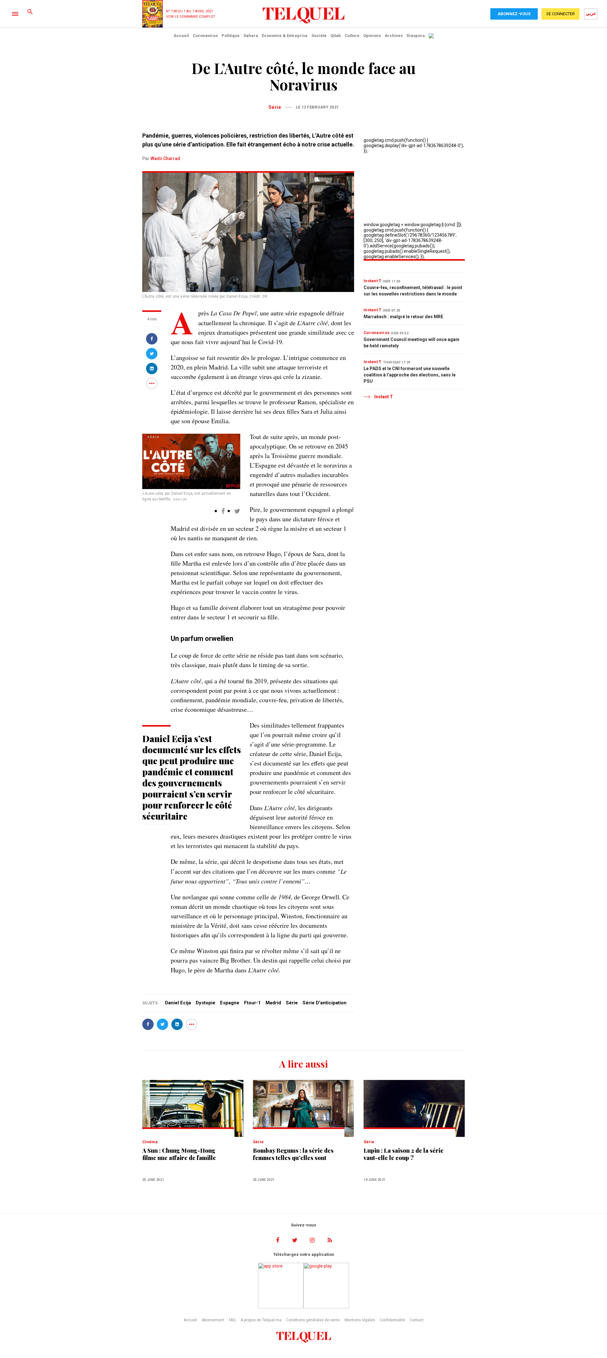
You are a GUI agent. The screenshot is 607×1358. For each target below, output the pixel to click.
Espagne (229, 1003)
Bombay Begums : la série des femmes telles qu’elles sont (293, 1154)
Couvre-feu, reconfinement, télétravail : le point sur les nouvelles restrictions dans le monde (413, 290)
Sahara (250, 35)
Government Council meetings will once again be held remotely (411, 342)
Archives (394, 35)
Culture (352, 35)
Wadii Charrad (165, 158)
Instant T (373, 280)
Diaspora (416, 35)
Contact (417, 1320)
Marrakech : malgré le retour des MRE (403, 316)
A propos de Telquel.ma (261, 1320)
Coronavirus (205, 35)
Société (319, 35)
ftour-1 (252, 1003)
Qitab (335, 35)
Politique (231, 35)
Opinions (372, 35)
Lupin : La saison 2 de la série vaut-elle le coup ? (404, 1154)
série (292, 1003)
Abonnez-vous (514, 13)
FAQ (232, 1320)
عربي (591, 13)
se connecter (560, 13)
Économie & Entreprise (285, 35)
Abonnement (213, 1320)
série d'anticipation (324, 1003)
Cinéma (150, 1141)
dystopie (205, 1003)
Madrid (273, 1003)
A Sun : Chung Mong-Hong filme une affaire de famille (179, 1154)
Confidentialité (392, 1320)
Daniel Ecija (178, 1003)
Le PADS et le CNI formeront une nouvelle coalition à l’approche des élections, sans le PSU (410, 375)
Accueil (181, 35)
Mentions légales (360, 1320)
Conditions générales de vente (313, 1320)
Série (274, 107)
